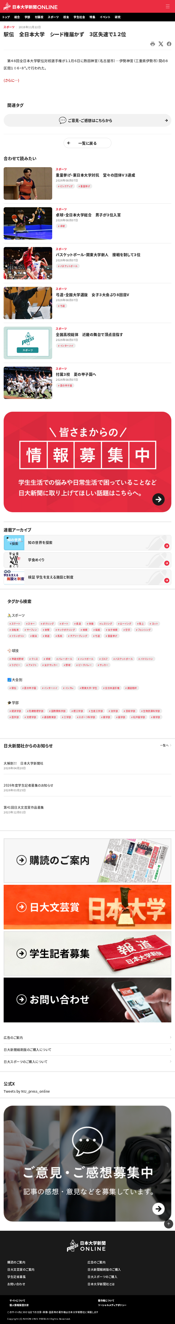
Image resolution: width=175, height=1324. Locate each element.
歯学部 (121, 717)
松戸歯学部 (139, 717)
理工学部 (78, 711)
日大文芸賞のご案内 (21, 1269)
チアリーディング (78, 636)
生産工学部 (97, 711)
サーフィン (32, 629)
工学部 (67, 717)
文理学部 (31, 717)
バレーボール (65, 659)
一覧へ (164, 745)
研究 (118, 17)
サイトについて (17, 1300)
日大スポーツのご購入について (26, 1061)
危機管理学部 (36, 711)
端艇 (97, 629)
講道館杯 (132, 688)
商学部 (156, 717)
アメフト (32, 665)
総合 (17, 17)
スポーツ (53, 17)
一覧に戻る (87, 143)
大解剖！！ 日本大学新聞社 (24, 763)
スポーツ (9, 27)
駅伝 (14, 688)
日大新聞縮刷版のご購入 (104, 1269)
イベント (105, 17)
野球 (68, 665)
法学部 (114, 711)
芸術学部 (130, 711)
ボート (65, 623)
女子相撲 (113, 629)
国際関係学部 (58, 711)
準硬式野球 (18, 659)
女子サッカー (51, 665)
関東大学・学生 (89, 688)
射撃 (47, 629)
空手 (127, 629)
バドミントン (147, 659)
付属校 (39, 17)
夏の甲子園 (30, 688)
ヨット (155, 623)
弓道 (97, 636)
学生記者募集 (16, 1276)
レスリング (106, 623)
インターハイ (50, 688)
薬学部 (106, 717)
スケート (16, 623)
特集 (92, 17)
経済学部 (16, 711)
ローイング (125, 623)
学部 (27, 17)
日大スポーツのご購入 (102, 1276)
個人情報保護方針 (19, 1305)
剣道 (47, 636)
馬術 (59, 636)
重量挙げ (112, 636)
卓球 (48, 659)
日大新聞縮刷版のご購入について (28, 1049)
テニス (34, 659)
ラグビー (16, 665)
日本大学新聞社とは (101, 1284)
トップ (6, 17)
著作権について (106, 1300)
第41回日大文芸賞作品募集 (24, 807)
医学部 (15, 717)
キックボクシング (66, 629)
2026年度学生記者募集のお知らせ (28, 785)
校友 (66, 17)
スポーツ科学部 (87, 717)
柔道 (78, 623)
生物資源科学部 (151, 711)
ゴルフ (104, 659)
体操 (91, 623)
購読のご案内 (16, 1262)
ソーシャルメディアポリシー (112, 1305)
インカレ (69, 688)
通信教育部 (50, 717)
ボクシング (48, 623)
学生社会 (79, 17)
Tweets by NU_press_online (27, 1091)
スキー (31, 623)
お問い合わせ (16, 1284)
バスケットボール (124, 659)
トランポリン (18, 636)
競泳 (34, 636)
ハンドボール (86, 659)
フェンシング (144, 629)
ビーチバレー (85, 665)
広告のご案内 (13, 1037)
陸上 (141, 623)
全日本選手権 (112, 688)
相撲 (85, 629)
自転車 (15, 629)
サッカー (104, 665)
